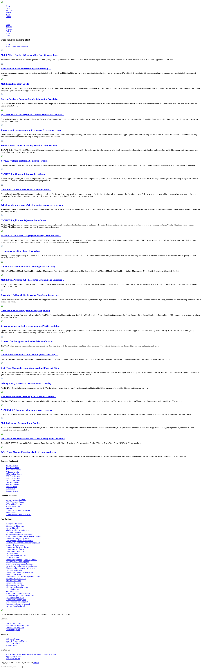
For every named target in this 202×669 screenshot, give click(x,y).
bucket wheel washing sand (16, 600)
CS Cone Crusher (12, 482)
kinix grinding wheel (13, 589)
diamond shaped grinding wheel (17, 539)
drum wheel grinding (13, 532)
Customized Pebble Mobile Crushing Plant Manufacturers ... (30, 295)
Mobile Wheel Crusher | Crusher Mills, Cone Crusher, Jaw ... (30, 55)
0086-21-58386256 (13, 659)
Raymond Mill (11, 513)
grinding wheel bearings (14, 570)
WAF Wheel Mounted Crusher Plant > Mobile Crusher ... (28, 452)
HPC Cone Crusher (13, 480)
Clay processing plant (14, 623)
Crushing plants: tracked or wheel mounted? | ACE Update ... (30, 326)
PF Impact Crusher (13, 472)
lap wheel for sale (12, 528)
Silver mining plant (13, 630)
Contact (8, 17)
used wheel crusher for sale (16, 606)
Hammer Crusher (12, 491)
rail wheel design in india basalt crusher (20, 595)
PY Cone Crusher (12, 485)
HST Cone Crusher (13, 476)
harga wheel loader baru (14, 583)
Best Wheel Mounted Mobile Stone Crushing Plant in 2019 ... (30, 368)
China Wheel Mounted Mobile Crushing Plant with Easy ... (29, 266)
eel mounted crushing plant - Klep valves (20, 251)
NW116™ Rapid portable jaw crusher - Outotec (24, 174)
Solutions (9, 10)
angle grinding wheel (13, 574)
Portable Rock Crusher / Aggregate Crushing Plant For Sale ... (31, 235)
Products (9, 8)
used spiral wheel (12, 553)
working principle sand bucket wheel (19, 541)
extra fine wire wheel (13, 581)
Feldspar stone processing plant (17, 625)
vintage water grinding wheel (16, 549)
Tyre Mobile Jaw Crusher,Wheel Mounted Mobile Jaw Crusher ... (32, 114)
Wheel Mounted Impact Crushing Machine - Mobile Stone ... (30, 145)
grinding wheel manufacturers (17, 587)
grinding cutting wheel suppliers (17, 562)
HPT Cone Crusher (13, 478)
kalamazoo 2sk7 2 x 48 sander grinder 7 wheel (23, 577)
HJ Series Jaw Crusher (14, 474)
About (8, 15)
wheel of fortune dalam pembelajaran (19, 564)
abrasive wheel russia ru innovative (18, 604)
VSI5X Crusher (11, 487)
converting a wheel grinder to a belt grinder (21, 566)
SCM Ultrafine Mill (13, 506)
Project (8, 12)
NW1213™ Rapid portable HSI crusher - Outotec (24, 161)
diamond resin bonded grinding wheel (20, 572)
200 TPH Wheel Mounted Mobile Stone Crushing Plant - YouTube (33, 438)
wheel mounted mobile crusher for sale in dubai (23, 536)
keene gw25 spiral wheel (15, 545)
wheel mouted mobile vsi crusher (18, 593)
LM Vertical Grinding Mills (16, 500)
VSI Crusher (10, 489)
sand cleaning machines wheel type (19, 534)
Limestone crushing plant (15, 628)
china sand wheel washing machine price (21, 568)
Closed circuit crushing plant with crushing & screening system (31, 130)
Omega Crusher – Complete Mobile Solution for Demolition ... (30, 99)
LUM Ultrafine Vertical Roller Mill (18, 515)
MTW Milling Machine (14, 504)
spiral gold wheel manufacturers (17, 530)
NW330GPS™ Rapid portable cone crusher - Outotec (26, 410)
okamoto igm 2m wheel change (17, 547)
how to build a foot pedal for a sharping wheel (23, 543)
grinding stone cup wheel (15, 585)
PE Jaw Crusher (12, 466)
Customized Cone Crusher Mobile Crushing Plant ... (26, 189)
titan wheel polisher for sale (16, 551)
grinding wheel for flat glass (16, 555)
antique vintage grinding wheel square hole (21, 560)
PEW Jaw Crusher (12, 468)
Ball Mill (9, 508)
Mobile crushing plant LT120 (15, 84)
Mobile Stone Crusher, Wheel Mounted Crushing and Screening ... (32, 280)
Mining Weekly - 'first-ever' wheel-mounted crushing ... (27, 383)
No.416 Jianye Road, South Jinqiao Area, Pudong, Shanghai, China (31, 654)
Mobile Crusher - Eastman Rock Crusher (20, 423)
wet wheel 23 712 (12, 558)
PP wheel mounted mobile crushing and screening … (26, 68)
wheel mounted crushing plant (17, 46)
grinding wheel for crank (15, 598)
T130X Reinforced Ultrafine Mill (18, 510)
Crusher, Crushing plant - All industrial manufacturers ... (28, 341)
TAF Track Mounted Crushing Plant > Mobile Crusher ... (28, 396)
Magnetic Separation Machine (17, 641)
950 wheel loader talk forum (16, 579)
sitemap (36, 663)
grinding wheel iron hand (15, 526)
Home (8, 6)
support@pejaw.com (13, 657)
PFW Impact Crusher (13, 470)
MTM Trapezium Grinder (15, 502)
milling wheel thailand (14, 524)
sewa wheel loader (12, 591)
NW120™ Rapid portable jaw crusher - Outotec (24, 220)
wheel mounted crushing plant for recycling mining (25, 310)
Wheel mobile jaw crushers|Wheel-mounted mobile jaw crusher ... (32, 205)
